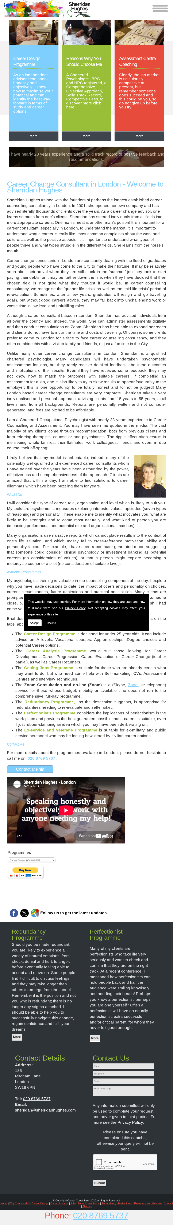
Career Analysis (59, 1203)
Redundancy (108, 1203)
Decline (51, 623)
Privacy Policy (75, 608)
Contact (168, 1203)
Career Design (40, 1203)
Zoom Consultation (89, 1203)
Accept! (34, 623)
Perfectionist (125, 1203)
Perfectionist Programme (106, 934)
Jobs (73, 1203)
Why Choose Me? (19, 1203)
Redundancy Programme (29, 934)
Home (3, 1203)
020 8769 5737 (100, 1215)
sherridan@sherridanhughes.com (45, 1110)
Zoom (133, 685)
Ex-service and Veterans (148, 1203)
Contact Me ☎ (30, 769)
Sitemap (87, 1206)
